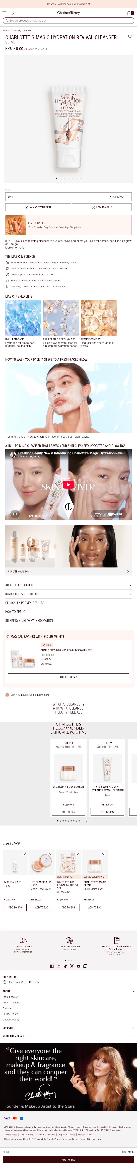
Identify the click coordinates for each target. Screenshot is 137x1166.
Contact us (116, 1130)
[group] (23, 323)
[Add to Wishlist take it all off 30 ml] (24, 853)
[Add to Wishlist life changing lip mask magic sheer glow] (50, 853)
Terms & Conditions (46, 1134)
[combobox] (68, 196)
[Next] (90, 821)
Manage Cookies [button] (86, 1134)
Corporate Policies (66, 1134)
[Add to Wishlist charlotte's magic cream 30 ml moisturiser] (103, 853)
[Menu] (4, 13)
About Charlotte (11, 1002)
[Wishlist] (12, 13)
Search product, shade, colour (28, 20)
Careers (7, 1008)
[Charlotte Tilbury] (68, 13)
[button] (6, 21)
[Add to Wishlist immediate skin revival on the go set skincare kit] (77, 853)
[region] (68, 658)
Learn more (43, 694)
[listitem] (68, 119)
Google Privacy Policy (57, 1139)
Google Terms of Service (83, 1139)
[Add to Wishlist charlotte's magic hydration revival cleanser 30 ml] (129, 36)
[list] (68, 119)
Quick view (46, 663)
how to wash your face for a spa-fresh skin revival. (58, 436)
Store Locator (10, 996)
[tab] (56, 178)
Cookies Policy (11, 1019)
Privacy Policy (10, 1013)
